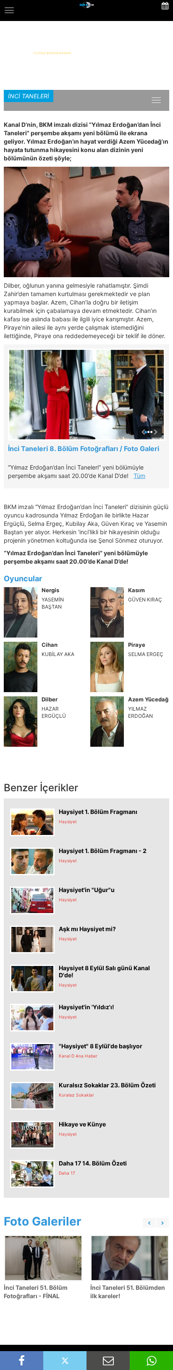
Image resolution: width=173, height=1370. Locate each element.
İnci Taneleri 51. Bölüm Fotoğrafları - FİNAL (36, 1291)
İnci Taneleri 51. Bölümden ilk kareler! (127, 1291)
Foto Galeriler (42, 1221)
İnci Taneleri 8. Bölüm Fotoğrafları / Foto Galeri (83, 448)
